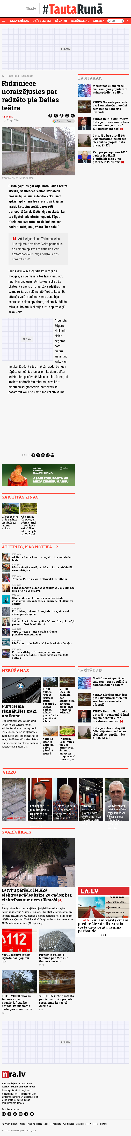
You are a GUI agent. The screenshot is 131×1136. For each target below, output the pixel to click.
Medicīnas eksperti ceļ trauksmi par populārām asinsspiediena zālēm (110, 89)
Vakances (94, 1124)
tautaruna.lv (7, 116)
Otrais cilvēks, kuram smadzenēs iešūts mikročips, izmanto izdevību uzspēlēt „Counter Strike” (42, 601)
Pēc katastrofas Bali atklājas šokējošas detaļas (42, 643)
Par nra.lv (6, 1124)
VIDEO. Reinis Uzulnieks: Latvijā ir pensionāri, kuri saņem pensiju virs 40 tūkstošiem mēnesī (111, 123)
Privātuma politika (34, 1124)
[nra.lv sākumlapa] (31, 8)
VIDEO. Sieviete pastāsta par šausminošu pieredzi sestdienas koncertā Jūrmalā (110, 107)
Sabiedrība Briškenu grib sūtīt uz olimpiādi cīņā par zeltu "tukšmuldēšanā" (43, 623)
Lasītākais (90, 78)
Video (9, 772)
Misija (22, 1124)
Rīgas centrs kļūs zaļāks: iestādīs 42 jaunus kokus (10, 522)
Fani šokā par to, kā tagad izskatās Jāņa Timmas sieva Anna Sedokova (43, 589)
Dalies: (26, 455)
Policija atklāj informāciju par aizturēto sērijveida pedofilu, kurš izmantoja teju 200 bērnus (40, 655)
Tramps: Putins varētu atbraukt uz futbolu (39, 579)
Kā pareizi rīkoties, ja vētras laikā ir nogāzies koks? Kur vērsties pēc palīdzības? (28, 525)
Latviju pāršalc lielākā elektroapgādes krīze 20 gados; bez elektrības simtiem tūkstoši (37, 895)
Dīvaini (61, 20)
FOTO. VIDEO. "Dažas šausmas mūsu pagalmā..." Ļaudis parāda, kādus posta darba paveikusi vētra (50, 705)
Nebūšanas (80, 20)
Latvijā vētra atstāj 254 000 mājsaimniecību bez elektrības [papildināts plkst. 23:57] (109, 140)
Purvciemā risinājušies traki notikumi (19, 711)
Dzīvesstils (42, 20)
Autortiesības (68, 1124)
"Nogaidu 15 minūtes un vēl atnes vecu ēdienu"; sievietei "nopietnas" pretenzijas (67, 749)
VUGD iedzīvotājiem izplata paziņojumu (16, 956)
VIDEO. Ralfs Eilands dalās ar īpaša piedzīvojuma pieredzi (34, 633)
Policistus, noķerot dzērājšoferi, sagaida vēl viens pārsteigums (40, 613)
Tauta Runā (13, 75)
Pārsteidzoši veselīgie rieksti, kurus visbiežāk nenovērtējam (42, 569)
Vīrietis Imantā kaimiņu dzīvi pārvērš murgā (48, 746)
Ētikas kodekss (82, 1124)
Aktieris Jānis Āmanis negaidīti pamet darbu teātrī (41, 559)
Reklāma (14, 1124)
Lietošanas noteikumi (52, 1124)
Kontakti (103, 1124)
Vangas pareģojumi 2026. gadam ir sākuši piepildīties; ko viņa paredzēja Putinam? (110, 157)
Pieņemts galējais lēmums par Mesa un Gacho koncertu (53, 958)
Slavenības (19, 20)
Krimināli (101, 20)
